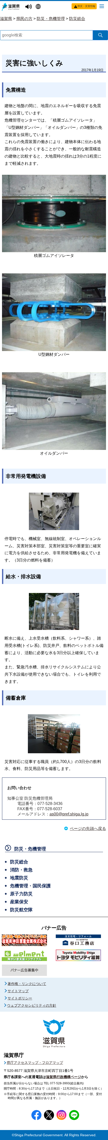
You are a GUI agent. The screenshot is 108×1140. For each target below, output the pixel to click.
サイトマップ (18, 991)
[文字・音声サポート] (29, 6)
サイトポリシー (20, 998)
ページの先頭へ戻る (88, 828)
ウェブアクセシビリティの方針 (31, 1005)
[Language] (39, 7)
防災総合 (77, 18)
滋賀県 (6, 18)
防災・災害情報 (86, 6)
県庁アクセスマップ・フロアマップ (35, 1063)
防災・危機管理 (51, 18)
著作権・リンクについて (27, 984)
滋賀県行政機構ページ (63, 1077)
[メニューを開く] (101, 6)
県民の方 (24, 18)
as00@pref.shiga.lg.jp (68, 814)
